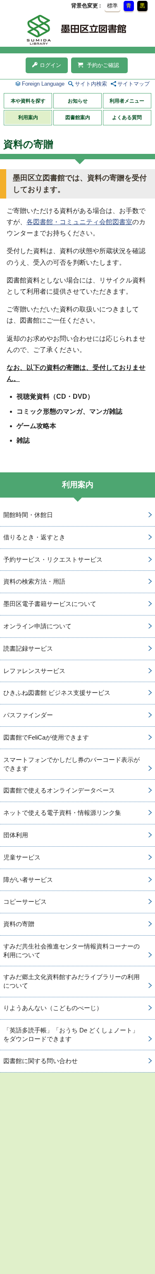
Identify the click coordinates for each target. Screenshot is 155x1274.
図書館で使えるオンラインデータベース (59, 790)
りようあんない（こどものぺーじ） (53, 1007)
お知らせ (78, 101)
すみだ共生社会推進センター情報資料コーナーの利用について (71, 950)
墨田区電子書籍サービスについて (49, 603)
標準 (112, 5)
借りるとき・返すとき (34, 537)
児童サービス (22, 857)
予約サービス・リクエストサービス (53, 559)
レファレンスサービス (34, 670)
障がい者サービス (28, 879)
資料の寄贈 (18, 923)
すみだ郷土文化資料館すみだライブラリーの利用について (71, 981)
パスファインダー (28, 714)
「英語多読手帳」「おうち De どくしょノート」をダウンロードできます (70, 1034)
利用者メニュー (127, 101)
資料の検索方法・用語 (34, 581)
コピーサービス (25, 901)
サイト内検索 (91, 84)
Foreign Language (43, 84)
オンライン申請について (37, 626)
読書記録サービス (28, 648)
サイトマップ (133, 84)
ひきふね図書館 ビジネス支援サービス (56, 692)
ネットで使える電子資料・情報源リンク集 (62, 812)
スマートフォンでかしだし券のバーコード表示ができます (71, 764)
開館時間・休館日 (28, 514)
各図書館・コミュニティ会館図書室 (79, 221)
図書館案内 (77, 117)
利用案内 (28, 117)
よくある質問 (127, 117)
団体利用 (15, 834)
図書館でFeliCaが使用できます (46, 737)
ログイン (50, 65)
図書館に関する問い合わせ (40, 1060)
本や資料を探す (28, 101)
